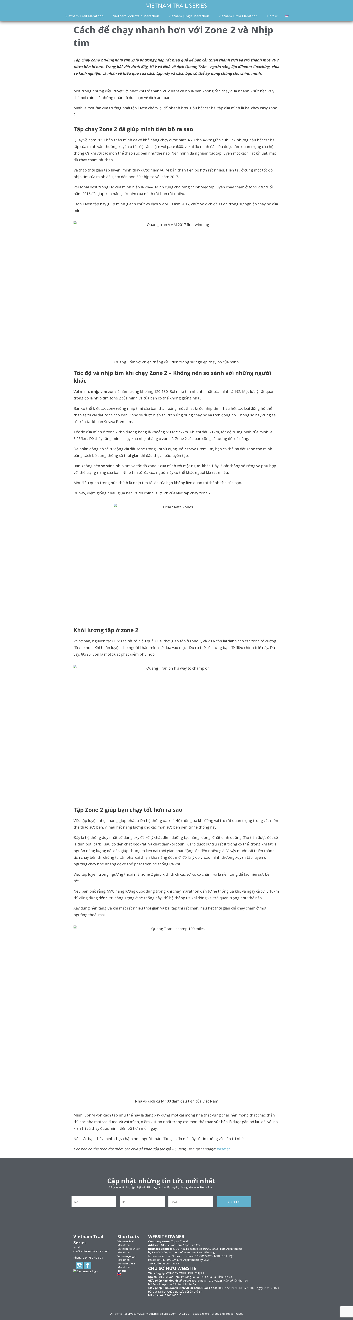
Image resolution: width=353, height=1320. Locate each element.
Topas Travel (233, 1313)
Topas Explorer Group (205, 1313)
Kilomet (223, 1148)
